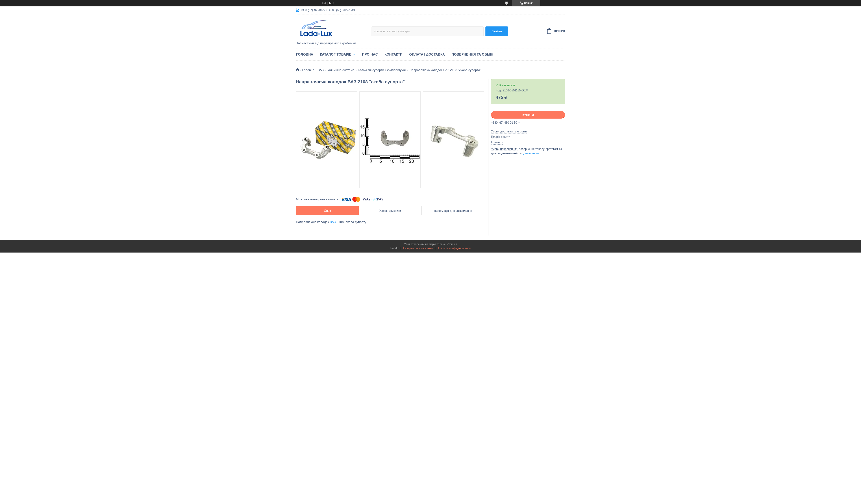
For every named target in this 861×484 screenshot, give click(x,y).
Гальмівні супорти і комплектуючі (382, 70)
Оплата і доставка (427, 54)
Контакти (393, 54)
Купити (528, 115)
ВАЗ (321, 70)
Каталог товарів (336, 54)
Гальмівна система (340, 70)
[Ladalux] (334, 28)
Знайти (497, 31)
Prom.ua (452, 244)
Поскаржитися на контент (418, 248)
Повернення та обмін (472, 54)
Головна (304, 54)
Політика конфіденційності (454, 248)
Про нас (370, 54)
